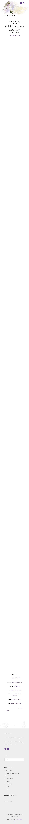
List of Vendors (14, 35)
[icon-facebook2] (21, 3)
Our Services (10, 776)
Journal (7, 786)
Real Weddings (9, 778)
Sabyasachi (17, 686)
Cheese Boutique (16, 699)
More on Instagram (8, 801)
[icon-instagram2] (23, 3)
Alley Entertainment (15, 703)
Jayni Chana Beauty (17, 682)
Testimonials (9, 784)
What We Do (9, 770)
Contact (8, 789)
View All (8, 781)
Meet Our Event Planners (13, 773)
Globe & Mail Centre (16, 690)
